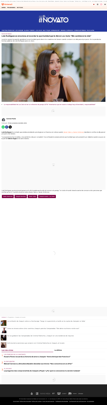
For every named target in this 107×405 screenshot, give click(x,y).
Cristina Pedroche (8, 30)
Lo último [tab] (58, 350)
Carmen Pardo (11, 118)
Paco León (90, 30)
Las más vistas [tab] (7, 350)
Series (4, 7)
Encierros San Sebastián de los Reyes (26, 1)
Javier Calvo (32, 196)
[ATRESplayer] (101, 4)
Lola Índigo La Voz (86, 1)
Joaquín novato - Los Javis (47, 196)
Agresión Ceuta (59, 1)
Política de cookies (37, 401)
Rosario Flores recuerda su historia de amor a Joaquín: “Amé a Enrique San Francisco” (37, 357)
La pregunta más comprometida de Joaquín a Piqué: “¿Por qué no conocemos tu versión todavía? (42, 371)
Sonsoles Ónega (80, 30)
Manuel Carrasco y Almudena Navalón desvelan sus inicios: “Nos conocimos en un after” (38, 364)
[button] (105, 4)
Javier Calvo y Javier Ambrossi (73, 132)
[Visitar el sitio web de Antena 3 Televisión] (26, 393)
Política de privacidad (25, 401)
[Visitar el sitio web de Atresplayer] (75, 393)
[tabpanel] (53, 362)
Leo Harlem (19, 30)
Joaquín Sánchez (21, 196)
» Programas (10, 317)
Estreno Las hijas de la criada (8, 1)
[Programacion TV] (97, 4)
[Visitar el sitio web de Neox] (37, 393)
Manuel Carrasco (67, 30)
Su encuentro (9, 361)
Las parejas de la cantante (15, 354)
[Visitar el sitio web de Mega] (48, 393)
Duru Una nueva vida (41, 1)
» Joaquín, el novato (19, 317)
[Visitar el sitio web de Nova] (42, 393)
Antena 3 (4, 317)
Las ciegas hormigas (97, 1)
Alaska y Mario (29, 30)
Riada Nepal (51, 1)
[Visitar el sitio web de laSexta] (31, 393)
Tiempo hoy (78, 1)
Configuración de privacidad (61, 401)
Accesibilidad (90, 401)
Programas (11, 7)
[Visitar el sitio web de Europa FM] (64, 393)
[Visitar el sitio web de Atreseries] (53, 393)
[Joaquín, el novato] (53, 28)
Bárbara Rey (55, 30)
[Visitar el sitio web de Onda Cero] (59, 393)
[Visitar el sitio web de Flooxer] (80, 393)
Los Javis (38, 30)
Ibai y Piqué (46, 30)
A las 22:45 (8, 368)
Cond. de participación (48, 401)
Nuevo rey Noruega (69, 1)
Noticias (20, 7)
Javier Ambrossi (8, 196)
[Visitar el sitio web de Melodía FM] (70, 393)
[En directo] (94, 4)
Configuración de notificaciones (77, 401)
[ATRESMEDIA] (53, 389)
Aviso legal (16, 401)
